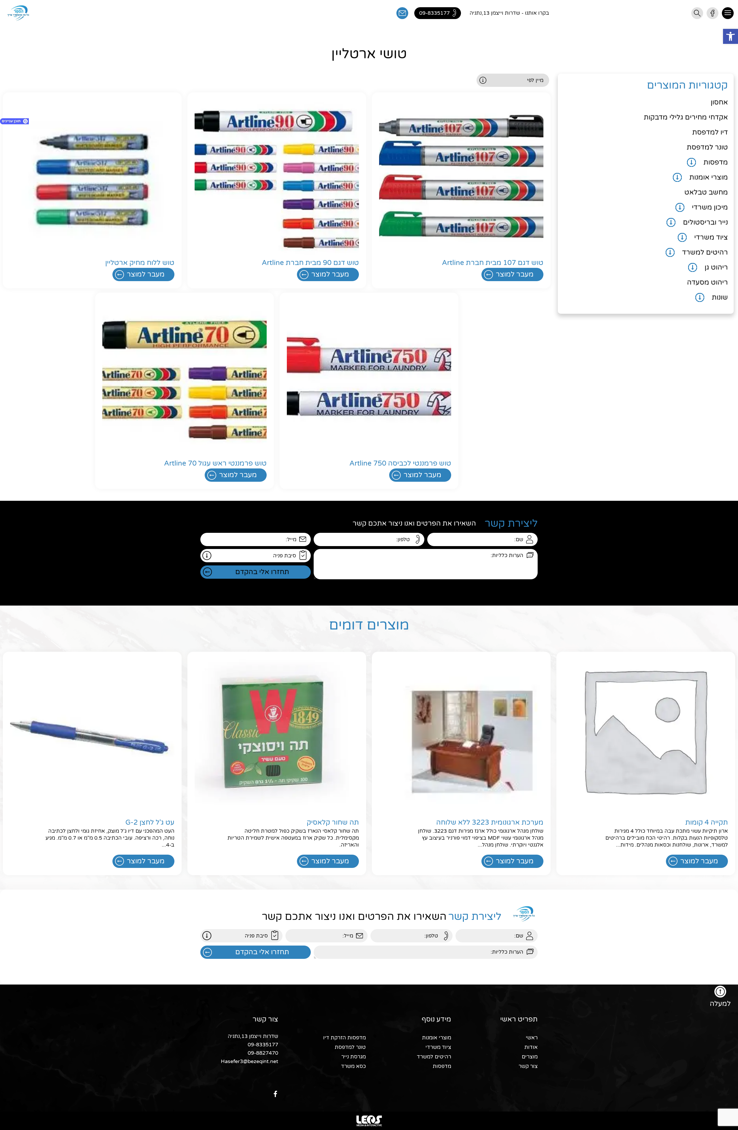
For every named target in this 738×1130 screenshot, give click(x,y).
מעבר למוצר (515, 274)
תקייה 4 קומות (706, 822)
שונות (720, 297)
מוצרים (530, 1057)
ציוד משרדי (711, 237)
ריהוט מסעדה (707, 282)
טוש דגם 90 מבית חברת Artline (310, 263)
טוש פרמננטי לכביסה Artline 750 (400, 463)
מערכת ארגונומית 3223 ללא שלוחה (489, 822)
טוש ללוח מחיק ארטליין (139, 263)
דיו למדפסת (710, 132)
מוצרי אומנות (708, 177)
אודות (531, 1047)
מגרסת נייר (353, 1057)
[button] (730, 36)
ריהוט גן (716, 267)
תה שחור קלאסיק (333, 822)
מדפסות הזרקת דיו (344, 1037)
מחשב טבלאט (706, 192)
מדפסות (715, 162)
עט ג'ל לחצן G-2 (149, 822)
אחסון (719, 102)
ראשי (532, 1037)
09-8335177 (263, 1044)
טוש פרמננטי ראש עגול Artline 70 (215, 463)
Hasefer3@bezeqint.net (249, 1061)
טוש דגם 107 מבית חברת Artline (492, 263)
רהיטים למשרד (705, 252)
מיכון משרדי (710, 207)
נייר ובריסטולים (705, 222)
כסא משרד (353, 1066)
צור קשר (528, 1066)
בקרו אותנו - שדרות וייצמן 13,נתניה (509, 13)
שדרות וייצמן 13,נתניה (253, 1036)
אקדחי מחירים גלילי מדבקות (686, 117)
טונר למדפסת (707, 147)
